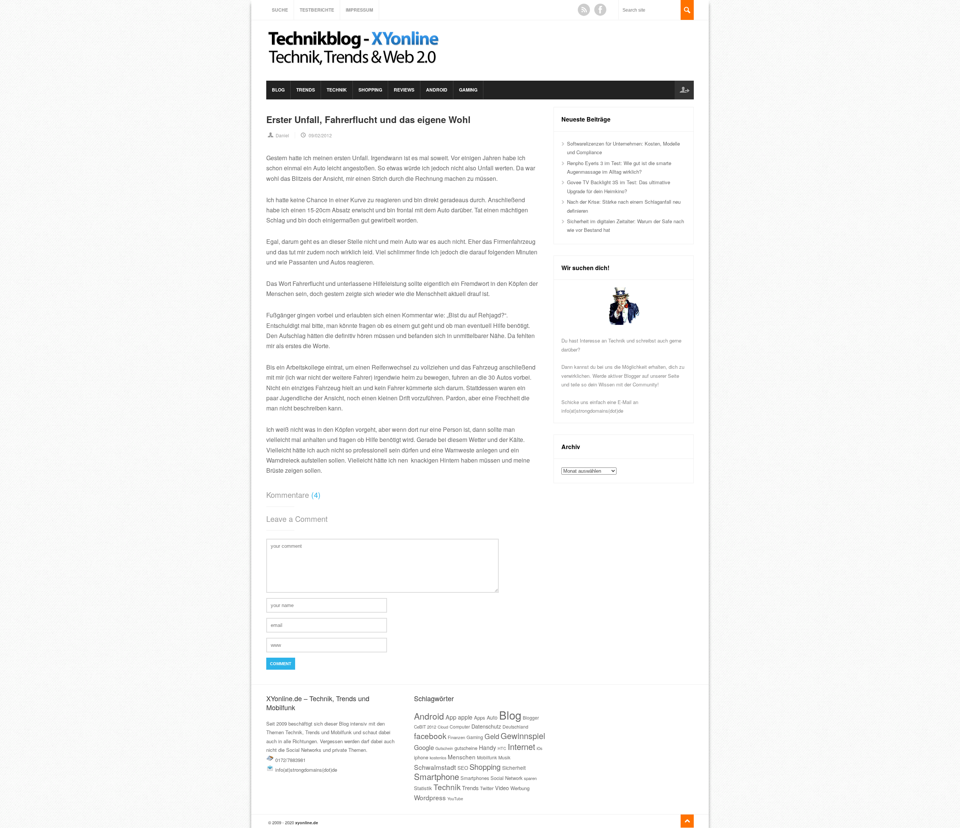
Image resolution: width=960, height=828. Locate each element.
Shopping (370, 89)
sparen (530, 778)
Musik (504, 757)
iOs (539, 748)
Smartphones (474, 777)
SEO (463, 767)
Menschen (462, 757)
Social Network (506, 777)
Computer (460, 726)
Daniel (282, 135)
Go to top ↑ (687, 821)
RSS (584, 9)
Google (424, 747)
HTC (502, 748)
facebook (430, 735)
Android (436, 89)
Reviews (404, 89)
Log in (684, 90)
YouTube (455, 798)
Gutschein (444, 748)
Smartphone (436, 776)
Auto (492, 717)
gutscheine (465, 747)
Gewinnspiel (523, 735)
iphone (421, 757)
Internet (521, 746)
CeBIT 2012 (425, 727)
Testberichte (317, 9)
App (451, 717)
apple (465, 717)
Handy (487, 747)
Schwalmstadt (435, 767)
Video (502, 788)
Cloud (443, 727)
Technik (337, 89)
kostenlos (438, 757)
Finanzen (456, 737)
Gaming (468, 89)
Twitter (487, 788)
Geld (491, 736)
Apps (479, 717)
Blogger (531, 717)
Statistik (423, 788)
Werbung (520, 788)
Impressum (359, 9)
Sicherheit (514, 767)
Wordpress (430, 797)
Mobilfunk (487, 757)
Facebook (600, 9)
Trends (305, 89)
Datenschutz (486, 726)
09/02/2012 (320, 135)
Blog (278, 89)
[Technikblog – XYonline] (355, 68)
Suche (280, 9)
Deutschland (515, 726)
